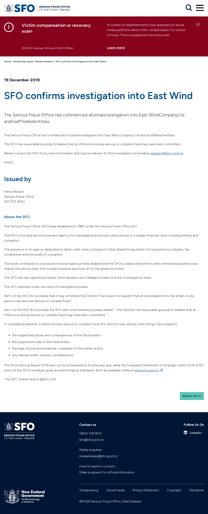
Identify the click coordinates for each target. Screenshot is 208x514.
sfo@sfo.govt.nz (91, 440)
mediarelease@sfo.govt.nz (98, 456)
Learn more (116, 47)
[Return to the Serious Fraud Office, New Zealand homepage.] (37, 8)
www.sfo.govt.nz (149, 370)
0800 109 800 (90, 433)
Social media (115, 490)
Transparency (89, 490)
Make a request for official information (106, 472)
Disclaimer (196, 490)
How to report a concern (97, 466)
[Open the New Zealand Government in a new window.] (24, 496)
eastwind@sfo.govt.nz (167, 153)
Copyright (174, 490)
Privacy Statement (145, 490)
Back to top (190, 396)
